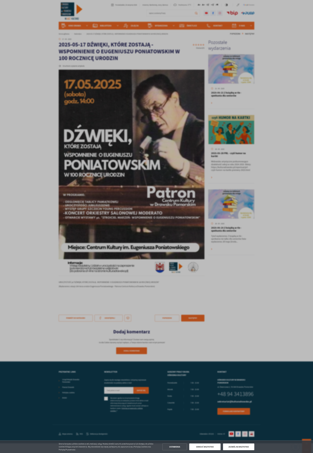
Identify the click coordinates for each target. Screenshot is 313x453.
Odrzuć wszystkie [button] (205, 447)
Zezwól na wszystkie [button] (239, 447)
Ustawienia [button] (174, 447)
